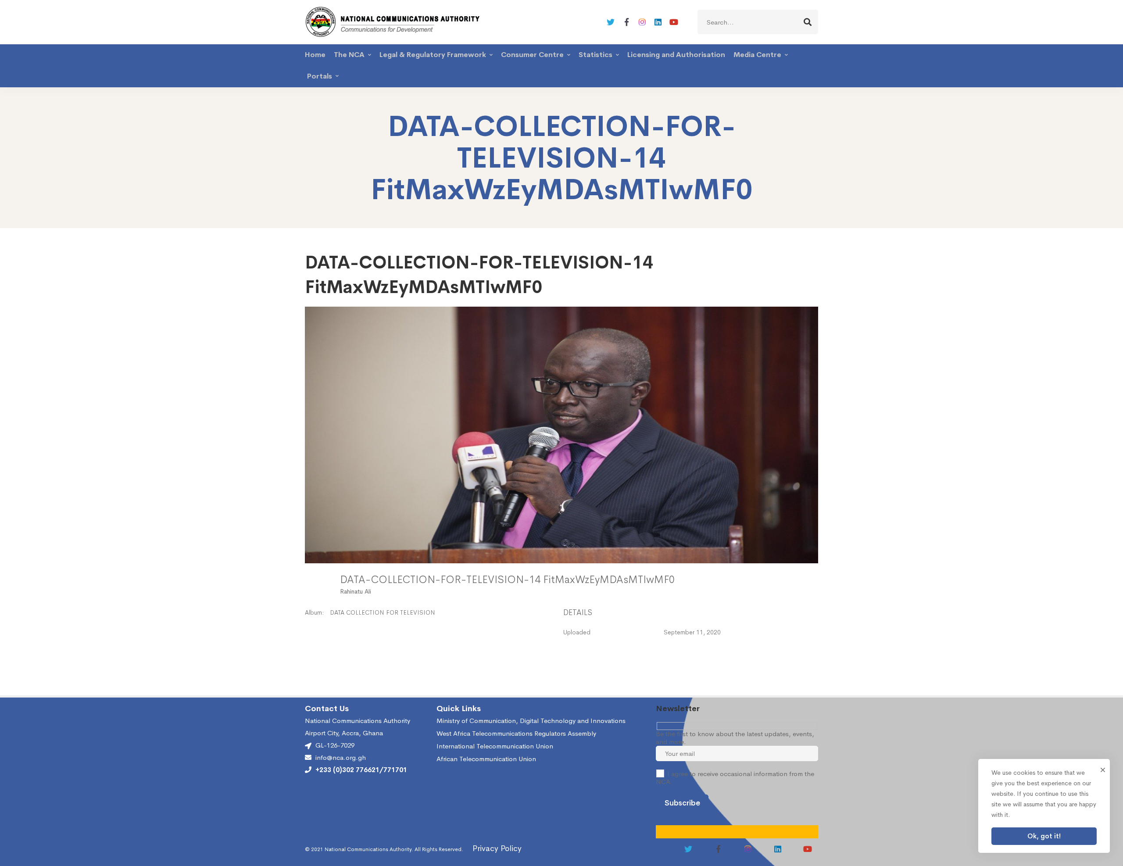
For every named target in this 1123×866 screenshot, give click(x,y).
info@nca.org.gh (340, 758)
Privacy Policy (497, 848)
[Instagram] (642, 22)
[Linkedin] (658, 22)
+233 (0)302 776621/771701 (361, 770)
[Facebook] (626, 22)
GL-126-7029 (334, 745)
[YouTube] (674, 22)
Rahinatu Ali (355, 591)
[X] (611, 22)
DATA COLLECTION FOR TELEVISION (382, 612)
